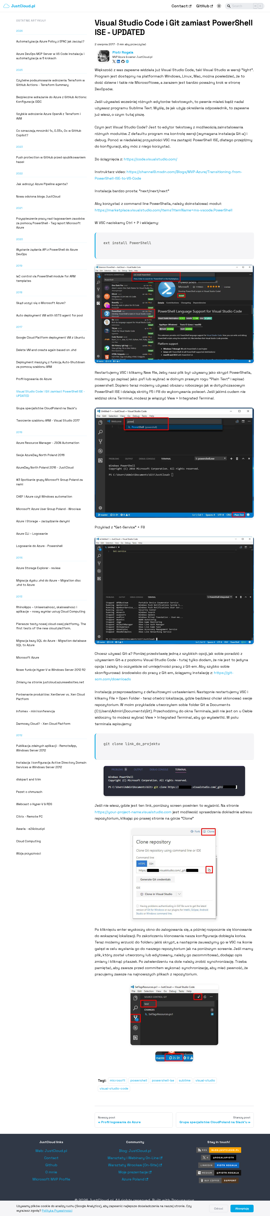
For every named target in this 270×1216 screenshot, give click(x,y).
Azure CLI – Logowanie (32, 534)
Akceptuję (242, 1208)
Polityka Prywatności (57, 1210)
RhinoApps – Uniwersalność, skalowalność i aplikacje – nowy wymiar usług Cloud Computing (50, 609)
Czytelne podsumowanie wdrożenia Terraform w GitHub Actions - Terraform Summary (50, 82)
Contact (180, 5)
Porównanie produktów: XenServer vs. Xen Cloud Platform (50, 697)
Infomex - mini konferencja (35, 711)
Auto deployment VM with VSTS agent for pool (49, 315)
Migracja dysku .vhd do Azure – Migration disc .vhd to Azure (48, 583)
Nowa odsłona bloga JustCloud (38, 196)
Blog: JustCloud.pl (135, 1150)
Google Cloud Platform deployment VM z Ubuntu (50, 337)
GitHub (202, 5)
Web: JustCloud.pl (51, 1150)
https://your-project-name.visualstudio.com (133, 812)
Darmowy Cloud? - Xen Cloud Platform (43, 724)
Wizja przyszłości (28, 853)
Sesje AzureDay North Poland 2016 (40, 455)
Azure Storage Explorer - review (38, 568)
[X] (114, 61)
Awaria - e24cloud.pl (30, 829)
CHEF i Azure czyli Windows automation (44, 496)
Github (51, 1165)
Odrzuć (218, 1208)
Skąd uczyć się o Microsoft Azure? (41, 303)
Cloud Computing (28, 841)
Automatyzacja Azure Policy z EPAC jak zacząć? (50, 41)
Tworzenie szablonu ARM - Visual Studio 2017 (48, 420)
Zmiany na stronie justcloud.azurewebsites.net (50, 682)
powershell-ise (163, 1081)
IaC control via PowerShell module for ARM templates (46, 278)
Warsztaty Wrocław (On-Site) (133, 1165)
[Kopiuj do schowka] (249, 237)
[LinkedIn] (118, 61)
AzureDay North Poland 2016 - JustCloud (45, 467)
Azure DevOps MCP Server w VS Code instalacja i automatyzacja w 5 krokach (50, 56)
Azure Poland (133, 1179)
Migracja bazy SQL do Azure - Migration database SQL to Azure (51, 643)
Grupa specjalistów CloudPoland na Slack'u (46, 408)
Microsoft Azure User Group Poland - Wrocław (48, 509)
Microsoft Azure (27, 657)
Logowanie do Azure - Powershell (39, 546)
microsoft (117, 1081)
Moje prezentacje (133, 1172)
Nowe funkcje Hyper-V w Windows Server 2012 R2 (51, 670)
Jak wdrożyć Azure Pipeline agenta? (42, 184)
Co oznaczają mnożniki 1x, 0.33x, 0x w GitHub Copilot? (48, 133)
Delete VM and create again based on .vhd (46, 350)
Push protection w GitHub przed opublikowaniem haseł (51, 159)
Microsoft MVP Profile (51, 1179)
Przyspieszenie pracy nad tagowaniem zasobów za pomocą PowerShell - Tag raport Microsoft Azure (50, 223)
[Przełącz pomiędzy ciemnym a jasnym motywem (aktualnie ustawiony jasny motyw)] (219, 6)
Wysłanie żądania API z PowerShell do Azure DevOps (47, 252)
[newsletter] (127, 61)
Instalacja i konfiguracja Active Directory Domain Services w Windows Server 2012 (51, 765)
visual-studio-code (114, 1088)
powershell (138, 1081)
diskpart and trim (28, 779)
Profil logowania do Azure (34, 379)
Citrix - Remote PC (29, 816)
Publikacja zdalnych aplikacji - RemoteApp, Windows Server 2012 (46, 748)
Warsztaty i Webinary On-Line (133, 1158)
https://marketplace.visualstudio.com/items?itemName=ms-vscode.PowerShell (163, 210)
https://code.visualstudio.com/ (150, 159)
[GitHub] (123, 61)
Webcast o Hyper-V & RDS (34, 804)
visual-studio (205, 1081)
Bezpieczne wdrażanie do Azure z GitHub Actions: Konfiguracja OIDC (51, 99)
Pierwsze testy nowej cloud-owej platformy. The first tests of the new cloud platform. (51, 626)
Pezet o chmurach (29, 792)
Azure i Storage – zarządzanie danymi (43, 521)
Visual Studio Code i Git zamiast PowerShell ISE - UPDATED (50, 394)
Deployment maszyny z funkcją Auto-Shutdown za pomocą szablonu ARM (50, 364)
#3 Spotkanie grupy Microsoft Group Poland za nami (49, 482)
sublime (185, 1081)
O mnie (51, 1172)
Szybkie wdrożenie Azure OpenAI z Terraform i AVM (48, 116)
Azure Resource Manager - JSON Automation (47, 443)
